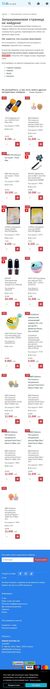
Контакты (10, 76)
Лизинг (4, 612)
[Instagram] (25, 573)
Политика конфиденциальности (14, 604)
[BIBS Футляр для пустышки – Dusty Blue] (13, 162)
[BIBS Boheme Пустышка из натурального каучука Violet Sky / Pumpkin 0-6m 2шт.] (36, 106)
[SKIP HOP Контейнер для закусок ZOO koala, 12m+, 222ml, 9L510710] (36, 267)
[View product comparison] (38, 3)
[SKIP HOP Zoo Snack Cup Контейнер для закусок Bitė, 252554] (13, 322)
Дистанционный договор (12, 607)
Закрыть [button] (44, 671)
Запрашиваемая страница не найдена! (24, 14)
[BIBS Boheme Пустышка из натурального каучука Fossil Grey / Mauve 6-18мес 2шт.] (13, 439)
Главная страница (13, 68)
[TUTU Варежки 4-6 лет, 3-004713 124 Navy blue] (13, 106)
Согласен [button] (36, 685)
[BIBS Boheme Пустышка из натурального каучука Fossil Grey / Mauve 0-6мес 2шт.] (36, 384)
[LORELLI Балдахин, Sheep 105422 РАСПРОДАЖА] (13, 215)
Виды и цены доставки (11, 601)
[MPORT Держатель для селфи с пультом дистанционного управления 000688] (36, 162)
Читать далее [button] (35, 680)
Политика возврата (9, 628)
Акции (8, 73)
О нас (4, 598)
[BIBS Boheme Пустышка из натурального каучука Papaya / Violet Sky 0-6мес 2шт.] (13, 496)
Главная (4, 14)
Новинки (9, 70)
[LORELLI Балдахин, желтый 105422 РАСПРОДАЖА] (36, 215)
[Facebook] (20, 573)
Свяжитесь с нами (9, 625)
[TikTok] (31, 573)
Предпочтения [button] (14, 685)
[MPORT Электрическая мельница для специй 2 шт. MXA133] (13, 267)
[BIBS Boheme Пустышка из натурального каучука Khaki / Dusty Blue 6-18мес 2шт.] (13, 384)
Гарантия (5, 609)
